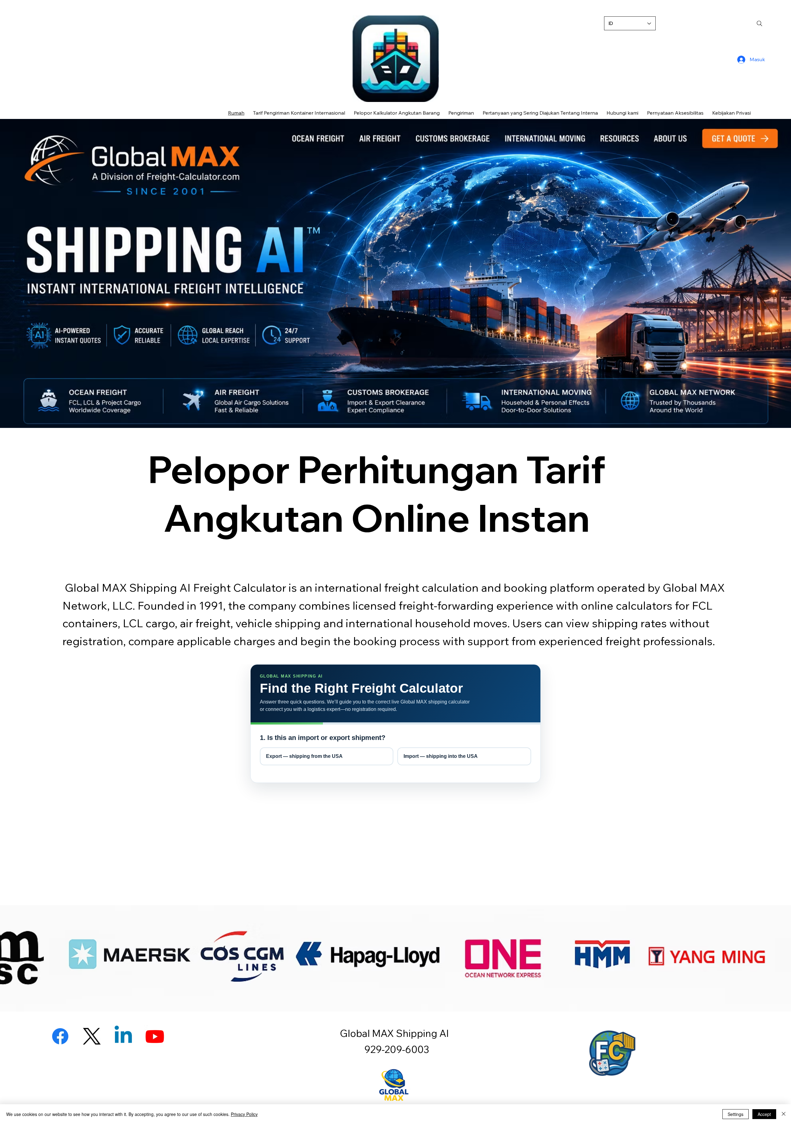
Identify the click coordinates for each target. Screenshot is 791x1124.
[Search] (759, 23)
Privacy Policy (244, 1114)
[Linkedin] (123, 1036)
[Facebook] (60, 1036)
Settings (735, 1114)
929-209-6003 (395, 1049)
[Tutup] (783, 1114)
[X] (92, 1036)
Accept (764, 1114)
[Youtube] (155, 1036)
